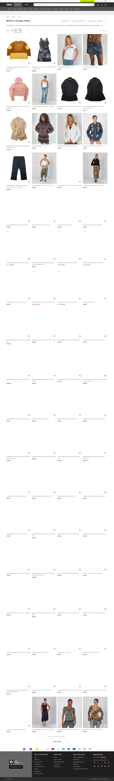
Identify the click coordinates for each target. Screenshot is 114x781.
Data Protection (37, 771)
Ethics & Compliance (39, 773)
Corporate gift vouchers (78, 761)
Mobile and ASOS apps (78, 757)
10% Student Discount (39, 766)
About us (56, 757)
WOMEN (17, 4)
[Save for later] (29, 63)
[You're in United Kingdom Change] (105, 1)
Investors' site (57, 764)
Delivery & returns (38, 761)
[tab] (9, 9)
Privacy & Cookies (93, 779)
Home (8, 16)
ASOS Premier (37, 764)
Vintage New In (65, 21)
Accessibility (105, 779)
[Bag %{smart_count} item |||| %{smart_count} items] (105, 4)
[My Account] (98, 4)
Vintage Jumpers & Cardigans (95, 21)
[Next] (106, 21)
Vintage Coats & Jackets (78, 21)
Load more (57, 741)
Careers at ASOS (57, 759)
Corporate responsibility (59, 761)
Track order (36, 759)
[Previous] (59, 21)
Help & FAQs (99, 1)
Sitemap (36, 768)
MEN (26, 4)
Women (13, 16)
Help (35, 757)
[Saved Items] (102, 4)
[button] (94, 762)
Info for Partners (76, 766)
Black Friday (76, 764)
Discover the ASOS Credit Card (80, 768)
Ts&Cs (100, 779)
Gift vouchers (76, 759)
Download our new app (87, 1)
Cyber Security (57, 766)
